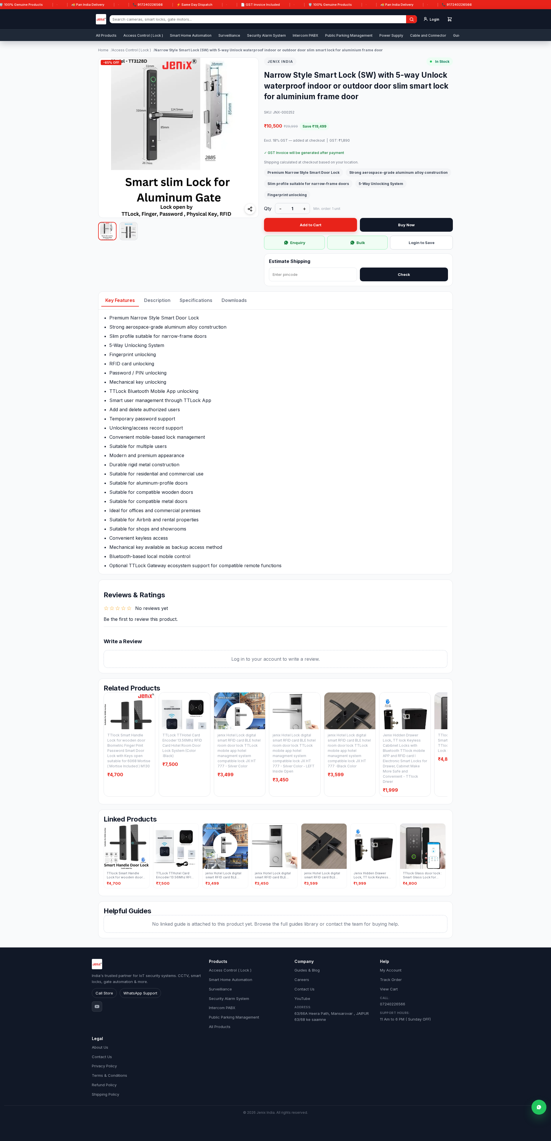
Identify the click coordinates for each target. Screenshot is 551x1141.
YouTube (302, 998)
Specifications (196, 300)
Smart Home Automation (191, 35)
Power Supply (391, 35)
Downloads (234, 300)
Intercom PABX (305, 35)
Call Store (104, 993)
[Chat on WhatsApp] (538, 1107)
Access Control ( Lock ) (143, 35)
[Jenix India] (101, 19)
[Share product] (250, 209)
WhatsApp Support (140, 993)
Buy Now (406, 225)
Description (157, 300)
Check (404, 274)
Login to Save (421, 242)
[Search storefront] (411, 19)
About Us (100, 1047)
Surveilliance (229, 35)
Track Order (391, 979)
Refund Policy (104, 1085)
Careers (301, 979)
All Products (106, 35)
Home (103, 50)
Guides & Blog (307, 970)
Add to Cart (310, 225)
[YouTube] (97, 1006)
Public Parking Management (348, 35)
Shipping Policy (105, 1094)
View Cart (389, 989)
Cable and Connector (428, 35)
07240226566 (392, 1001)
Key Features (120, 300)
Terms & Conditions (109, 1075)
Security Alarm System (266, 35)
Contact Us (304, 989)
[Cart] (449, 19)
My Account (390, 970)
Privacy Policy (104, 1066)
